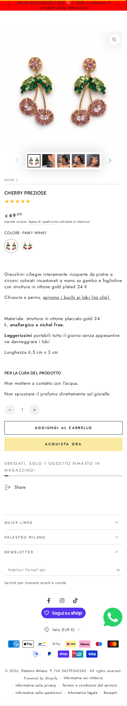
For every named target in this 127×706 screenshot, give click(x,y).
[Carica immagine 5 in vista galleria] (78, 160)
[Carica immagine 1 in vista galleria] (33, 160)
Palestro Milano (34, 671)
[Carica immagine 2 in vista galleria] (48, 160)
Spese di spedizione (43, 221)
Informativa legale (83, 692)
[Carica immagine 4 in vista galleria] (63, 160)
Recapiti (110, 692)
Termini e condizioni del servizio (90, 685)
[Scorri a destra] (118, 5)
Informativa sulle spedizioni (39, 692)
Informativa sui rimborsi (83, 678)
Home (9, 180)
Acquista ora (63, 444)
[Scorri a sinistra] (9, 5)
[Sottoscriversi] (119, 569)
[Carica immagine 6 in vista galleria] (93, 160)
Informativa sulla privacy (36, 685)
